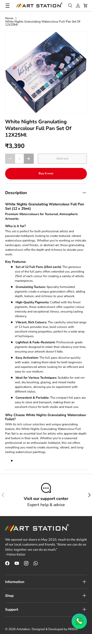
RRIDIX (73, 629)
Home (9, 18)
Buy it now (46, 173)
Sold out (62, 158)
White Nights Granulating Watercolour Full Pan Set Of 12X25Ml (42, 23)
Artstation (23, 629)
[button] (85, 5)
